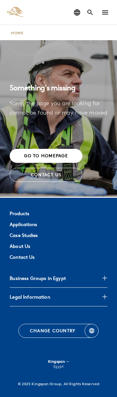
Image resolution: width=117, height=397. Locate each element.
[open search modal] (90, 12)
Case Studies (24, 235)
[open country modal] (77, 12)
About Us (20, 246)
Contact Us (22, 257)
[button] (105, 12)
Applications (23, 224)
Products (19, 213)
